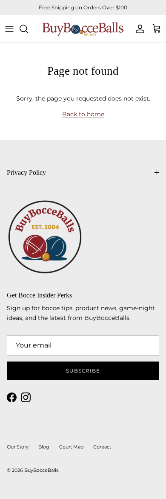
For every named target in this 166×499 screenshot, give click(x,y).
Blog (43, 447)
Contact (102, 447)
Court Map (71, 447)
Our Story (18, 447)
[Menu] (9, 29)
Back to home (83, 114)
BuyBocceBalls (41, 470)
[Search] (28, 29)
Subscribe (83, 370)
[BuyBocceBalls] (83, 29)
